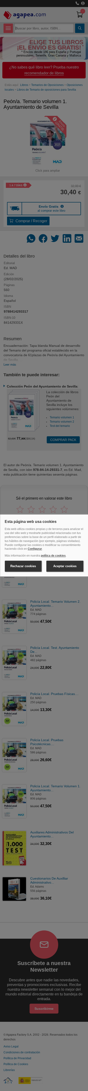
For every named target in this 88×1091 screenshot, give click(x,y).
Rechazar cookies (23, 566)
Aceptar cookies (65, 566)
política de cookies (53, 556)
